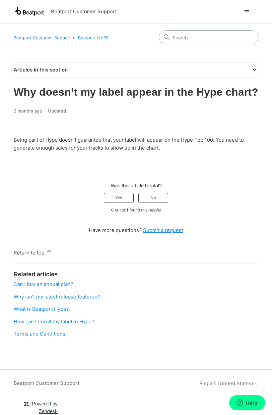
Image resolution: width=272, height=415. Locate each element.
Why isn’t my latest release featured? (57, 297)
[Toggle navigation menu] (246, 12)
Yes (118, 197)
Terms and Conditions (39, 334)
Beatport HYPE (93, 37)
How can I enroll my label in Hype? (54, 321)
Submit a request (163, 230)
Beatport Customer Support (42, 37)
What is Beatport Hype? (41, 309)
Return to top (30, 253)
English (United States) (226, 383)
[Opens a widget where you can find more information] (247, 403)
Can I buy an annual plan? (43, 284)
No (153, 197)
